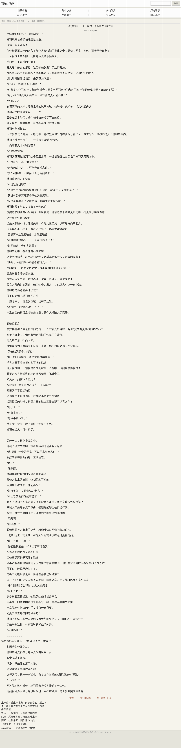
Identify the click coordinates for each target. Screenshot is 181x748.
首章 (71, 698)
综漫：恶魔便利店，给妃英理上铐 (19, 716)
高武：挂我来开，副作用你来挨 (18, 720)
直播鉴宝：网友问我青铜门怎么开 (29, 705)
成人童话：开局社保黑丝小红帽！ (19, 728)
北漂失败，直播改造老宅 (14, 724)
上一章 (79, 698)
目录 (109, 698)
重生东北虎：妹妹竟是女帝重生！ (29, 702)
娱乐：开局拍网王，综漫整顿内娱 (19, 713)
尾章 (103, 698)
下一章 (95, 698)
